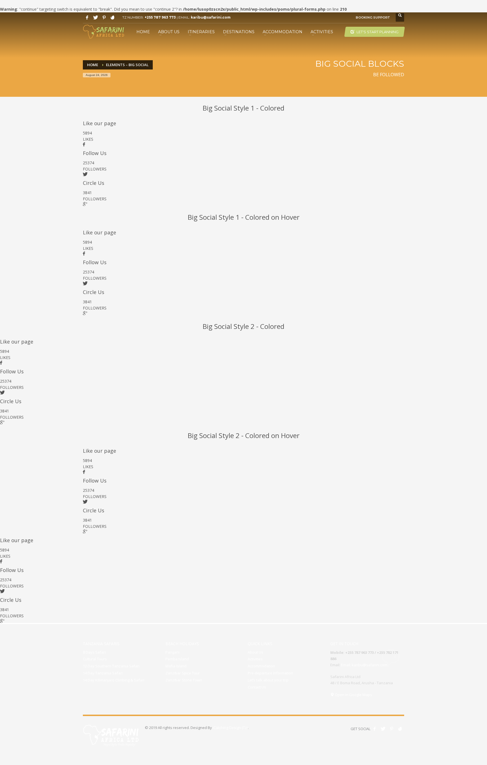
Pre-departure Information (270, 673)
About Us (255, 652)
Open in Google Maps (353, 694)
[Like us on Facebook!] (374, 728)
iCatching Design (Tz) (230, 727)
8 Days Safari (94, 652)
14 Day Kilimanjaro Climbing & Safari (113, 680)
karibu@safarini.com (211, 17)
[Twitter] (95, 17)
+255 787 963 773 (160, 17)
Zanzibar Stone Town (183, 680)
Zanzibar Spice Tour (182, 673)
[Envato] (112, 17)
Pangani (172, 652)
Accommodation (261, 665)
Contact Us (257, 687)
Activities (255, 658)
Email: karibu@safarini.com (364, 664)
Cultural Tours (95, 658)
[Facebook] (87, 17)
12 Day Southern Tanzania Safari (111, 665)
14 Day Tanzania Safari (103, 673)
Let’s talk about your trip (268, 680)
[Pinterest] (104, 17)
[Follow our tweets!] (383, 728)
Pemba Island (177, 658)
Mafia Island (176, 665)
